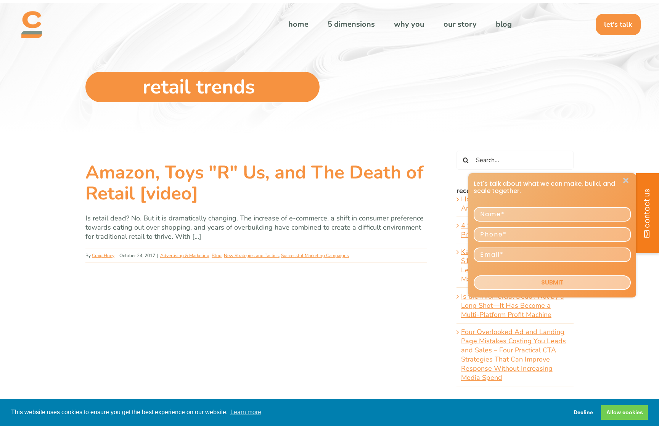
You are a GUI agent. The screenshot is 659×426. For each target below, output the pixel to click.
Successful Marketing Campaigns (315, 255)
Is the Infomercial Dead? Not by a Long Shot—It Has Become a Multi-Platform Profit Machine (512, 305)
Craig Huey (103, 255)
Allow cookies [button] (624, 412)
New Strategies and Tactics (251, 255)
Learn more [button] (245, 412)
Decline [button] (583, 412)
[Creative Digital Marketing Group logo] (31, 14)
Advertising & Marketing (184, 255)
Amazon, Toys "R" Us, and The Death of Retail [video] (254, 183)
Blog (217, 255)
